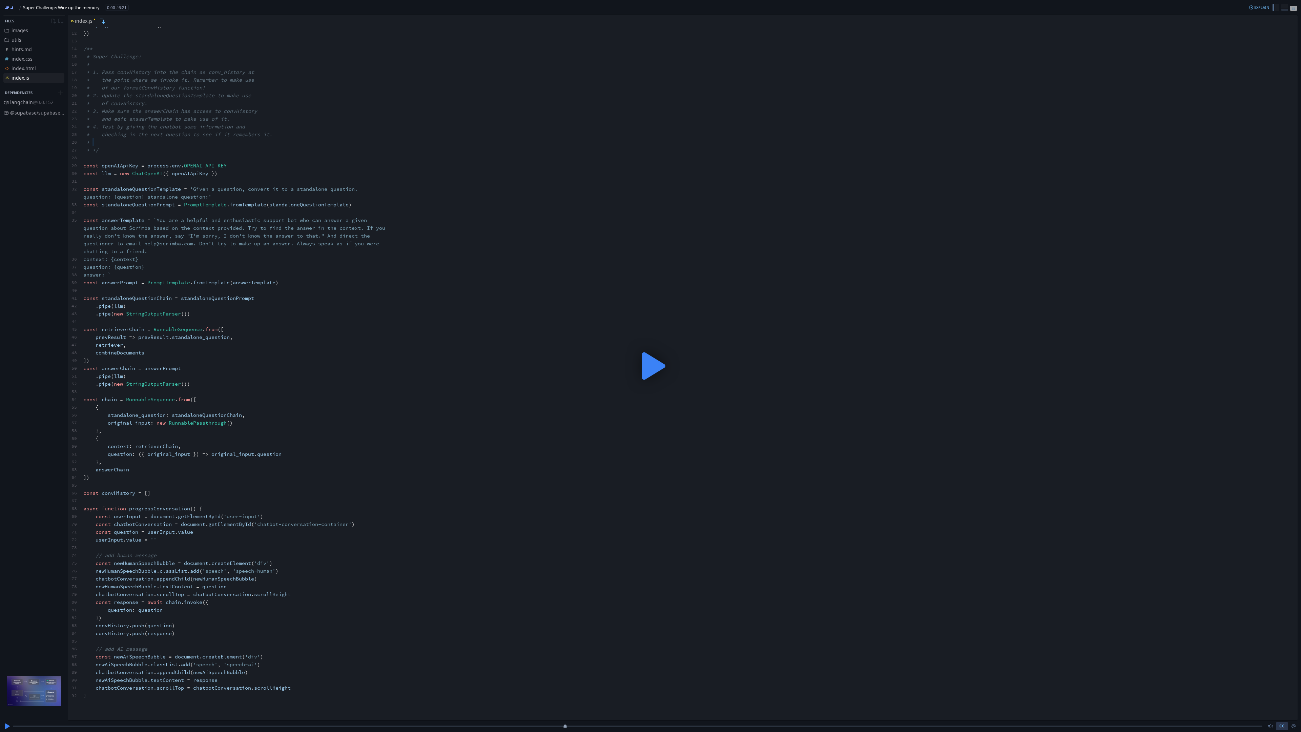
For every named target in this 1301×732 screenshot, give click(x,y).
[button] (1259, 7)
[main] (650, 366)
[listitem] (33, 30)
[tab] (82, 21)
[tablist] (87, 21)
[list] (34, 54)
